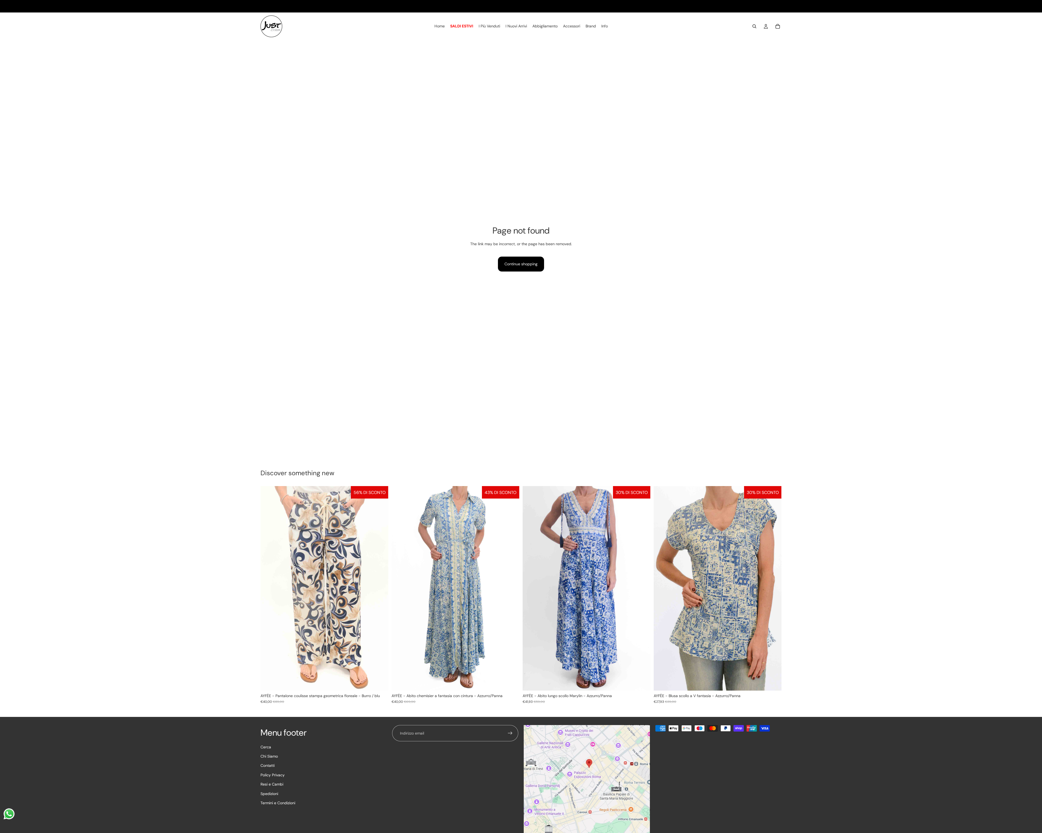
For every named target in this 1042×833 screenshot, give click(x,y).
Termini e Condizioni (277, 802)
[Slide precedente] (400, 588)
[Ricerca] (754, 27)
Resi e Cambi (271, 784)
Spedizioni (269, 793)
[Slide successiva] (511, 588)
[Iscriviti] (510, 733)
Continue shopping (521, 263)
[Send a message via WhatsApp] (9, 814)
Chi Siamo (269, 756)
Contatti (267, 765)
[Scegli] (380, 682)
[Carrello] (778, 27)
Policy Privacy (272, 774)
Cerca (265, 746)
